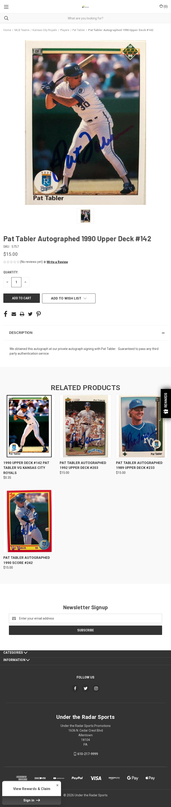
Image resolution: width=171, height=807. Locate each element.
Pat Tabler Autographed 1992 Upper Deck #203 (83, 465)
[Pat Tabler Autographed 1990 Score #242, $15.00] (29, 521)
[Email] (14, 314)
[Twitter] (30, 314)
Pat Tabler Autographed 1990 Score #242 (26, 560)
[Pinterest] (38, 314)
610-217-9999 (87, 754)
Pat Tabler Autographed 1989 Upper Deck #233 (139, 465)
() (165, 6)
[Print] (22, 314)
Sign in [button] (29, 800)
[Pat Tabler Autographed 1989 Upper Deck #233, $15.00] (142, 426)
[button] (55, 262)
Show (166, 403)
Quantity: (10, 272)
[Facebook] (5, 314)
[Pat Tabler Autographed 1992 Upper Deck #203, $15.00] (85, 426)
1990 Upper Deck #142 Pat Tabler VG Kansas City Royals (26, 468)
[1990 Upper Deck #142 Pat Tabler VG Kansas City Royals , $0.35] (29, 426)
